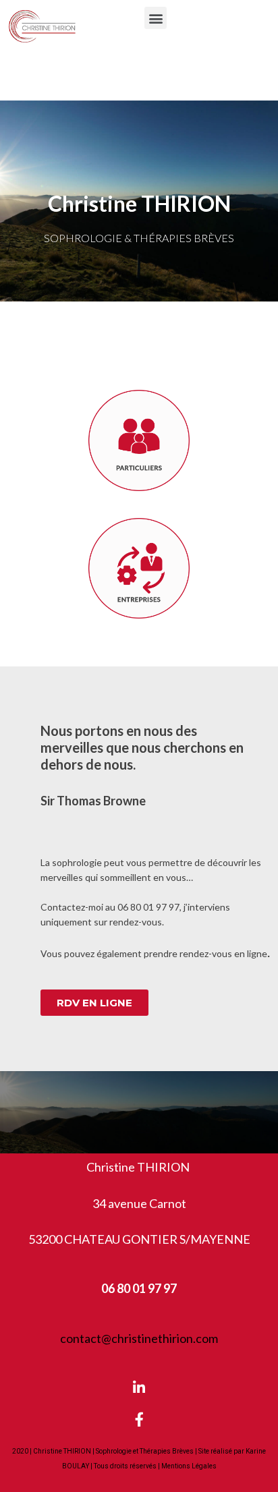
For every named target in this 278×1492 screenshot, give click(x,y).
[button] (155, 18)
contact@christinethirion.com (139, 1338)
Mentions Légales (189, 1466)
